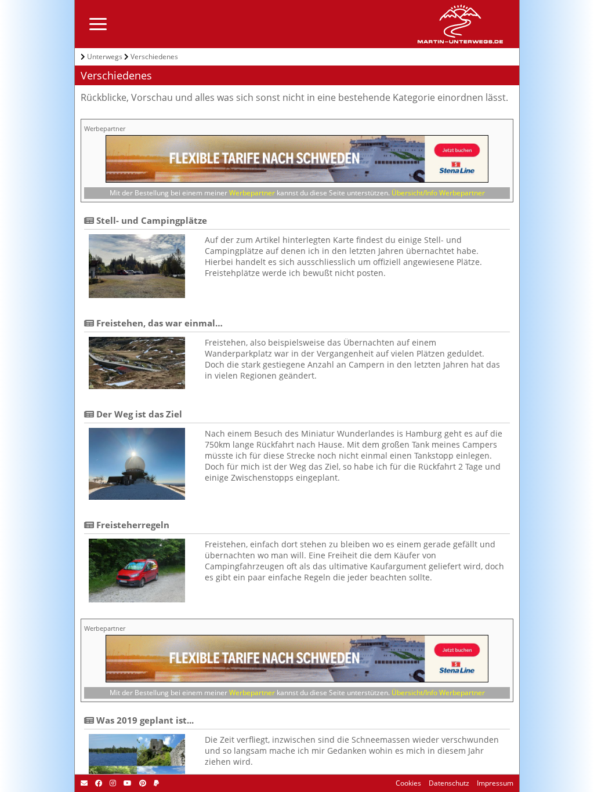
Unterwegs (104, 56)
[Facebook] (97, 783)
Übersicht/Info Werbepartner (438, 193)
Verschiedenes (154, 56)
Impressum (494, 783)
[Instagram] (112, 783)
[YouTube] (127, 783)
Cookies (408, 783)
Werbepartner (252, 193)
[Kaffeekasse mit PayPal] (155, 783)
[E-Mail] (84, 783)
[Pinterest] (141, 783)
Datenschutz (448, 783)
